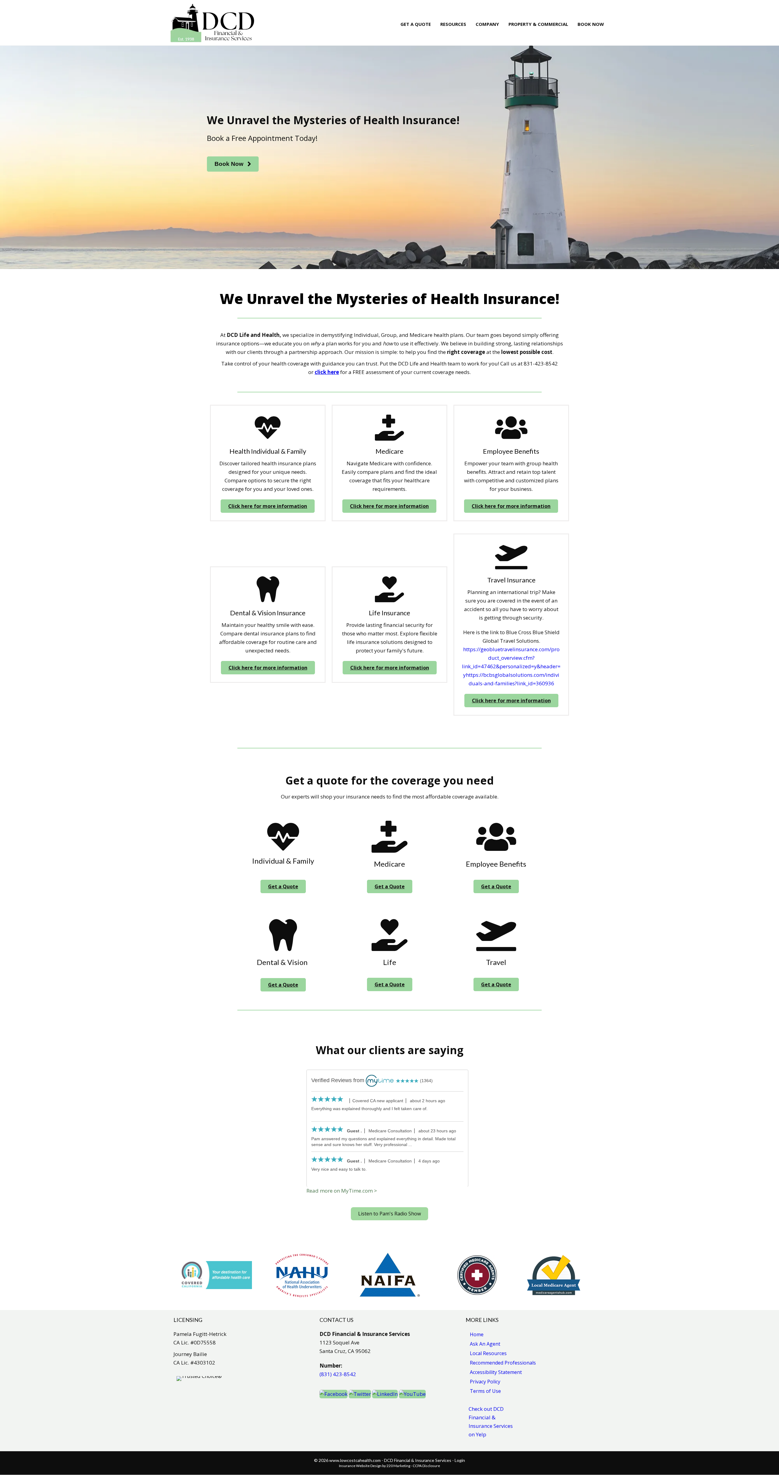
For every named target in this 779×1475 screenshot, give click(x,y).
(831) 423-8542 (338, 1374)
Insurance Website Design (360, 1465)
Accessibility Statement (496, 1372)
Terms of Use (485, 1391)
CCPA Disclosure (426, 1465)
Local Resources (488, 1353)
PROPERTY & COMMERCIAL (538, 24)
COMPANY (487, 24)
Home (477, 1334)
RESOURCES (453, 24)
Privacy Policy (485, 1381)
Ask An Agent (485, 1343)
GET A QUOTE (415, 24)
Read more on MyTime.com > (341, 1190)
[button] (233, 164)
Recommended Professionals (503, 1362)
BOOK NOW (591, 24)
